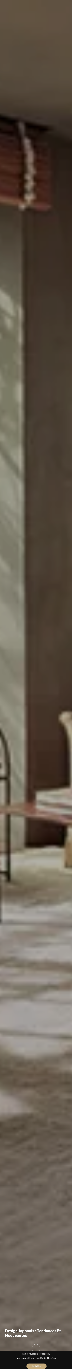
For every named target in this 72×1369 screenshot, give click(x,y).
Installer (36, 1366)
